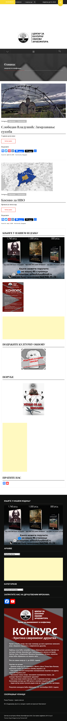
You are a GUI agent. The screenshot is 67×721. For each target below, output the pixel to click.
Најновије (12, 121)
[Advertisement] (33, 19)
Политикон (21, 194)
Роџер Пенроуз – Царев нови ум (14, 700)
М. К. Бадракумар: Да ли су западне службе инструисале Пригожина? (25, 704)
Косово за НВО (13, 200)
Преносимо (21, 121)
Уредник (24, 155)
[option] (33, 399)
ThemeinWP (23, 718)
